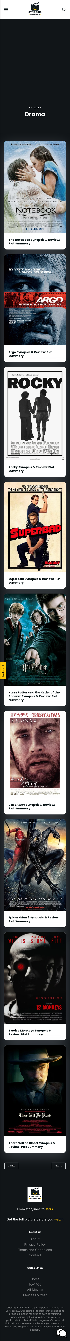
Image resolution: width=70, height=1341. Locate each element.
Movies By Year (35, 1295)
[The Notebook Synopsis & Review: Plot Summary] (35, 187)
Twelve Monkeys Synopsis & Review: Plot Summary (29, 1032)
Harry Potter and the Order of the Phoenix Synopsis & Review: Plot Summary (34, 696)
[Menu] (6, 9)
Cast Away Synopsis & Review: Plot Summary (31, 806)
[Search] (64, 9)
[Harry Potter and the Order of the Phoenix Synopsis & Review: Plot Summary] (35, 640)
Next (57, 1166)
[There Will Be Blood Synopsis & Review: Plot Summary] (35, 1090)
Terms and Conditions (35, 1250)
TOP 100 (35, 1284)
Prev (12, 1166)
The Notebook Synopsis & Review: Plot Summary (34, 241)
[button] (61, 1333)
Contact (35, 1255)
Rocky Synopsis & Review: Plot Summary (31, 469)
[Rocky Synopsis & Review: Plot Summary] (35, 413)
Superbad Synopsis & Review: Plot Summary (34, 581)
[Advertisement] (35, 56)
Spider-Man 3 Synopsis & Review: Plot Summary (33, 919)
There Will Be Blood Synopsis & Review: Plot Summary (31, 1145)
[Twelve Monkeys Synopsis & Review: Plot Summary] (35, 978)
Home (35, 1279)
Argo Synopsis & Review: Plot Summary (30, 354)
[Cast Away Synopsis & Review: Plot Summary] (35, 754)
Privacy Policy (35, 1244)
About (35, 1239)
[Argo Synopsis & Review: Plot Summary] (35, 299)
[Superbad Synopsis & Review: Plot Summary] (35, 527)
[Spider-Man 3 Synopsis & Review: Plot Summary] (35, 865)
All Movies (35, 1290)
